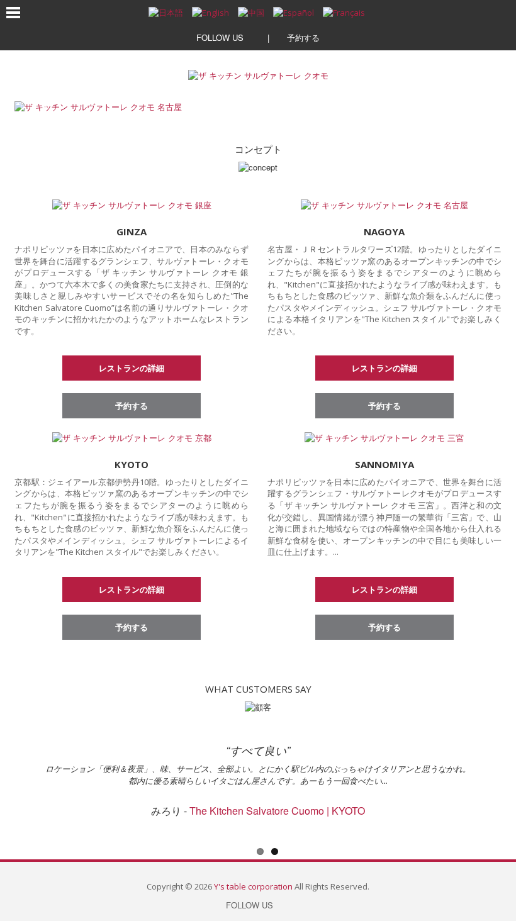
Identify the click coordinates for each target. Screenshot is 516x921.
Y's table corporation (253, 886)
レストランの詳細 (131, 368)
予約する (302, 37)
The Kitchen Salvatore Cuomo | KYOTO (277, 810)
